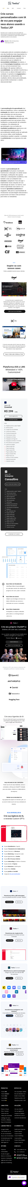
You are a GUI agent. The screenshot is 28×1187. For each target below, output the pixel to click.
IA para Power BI (18, 1142)
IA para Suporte (18, 1131)
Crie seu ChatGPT (18, 1109)
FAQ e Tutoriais (5, 1111)
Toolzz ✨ (4, 1100)
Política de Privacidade (6, 1115)
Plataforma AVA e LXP (19, 1098)
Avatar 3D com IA (5, 1140)
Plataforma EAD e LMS (20, 1100)
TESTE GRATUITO (13, 416)
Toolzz (4, 1091)
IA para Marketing (19, 1135)
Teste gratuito (9, 902)
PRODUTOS (4, 1088)
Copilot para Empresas (19, 1129)
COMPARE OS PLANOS (14, 534)
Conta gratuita (9, 1015)
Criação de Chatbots (19, 1113)
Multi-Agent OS (4, 1142)
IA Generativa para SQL (7, 1138)
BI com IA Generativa (6, 1133)
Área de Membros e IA (19, 1093)
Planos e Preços (5, 1109)
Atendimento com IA (19, 1115)
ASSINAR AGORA (13, 419)
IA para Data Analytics (19, 1140)
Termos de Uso (5, 1113)
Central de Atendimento (20, 1118)
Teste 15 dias (9, 940)
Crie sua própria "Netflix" (20, 1091)
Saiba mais (19, 902)
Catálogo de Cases (5, 1118)
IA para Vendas (18, 1133)
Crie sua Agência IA (19, 1111)
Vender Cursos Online (19, 1096)
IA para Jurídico (18, 1138)
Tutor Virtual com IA (6, 1131)
